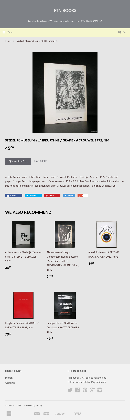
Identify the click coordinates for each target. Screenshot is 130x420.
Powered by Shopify (33, 405)
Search (9, 378)
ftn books (65, 10)
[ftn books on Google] (92, 391)
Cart (124, 32)
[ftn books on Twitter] (70, 391)
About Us (10, 383)
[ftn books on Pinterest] (85, 391)
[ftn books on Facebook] (77, 391)
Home (7, 41)
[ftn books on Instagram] (99, 391)
